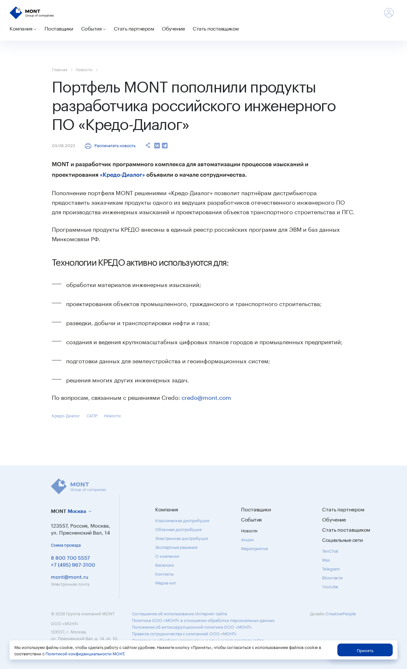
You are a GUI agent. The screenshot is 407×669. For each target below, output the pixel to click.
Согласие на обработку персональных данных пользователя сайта (198, 640)
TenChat (330, 550)
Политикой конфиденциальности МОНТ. (85, 653)
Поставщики (59, 28)
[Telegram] (165, 145)
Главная (59, 69)
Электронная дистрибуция (181, 538)
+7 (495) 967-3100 (73, 564)
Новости (84, 69)
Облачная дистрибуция (178, 529)
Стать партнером (134, 28)
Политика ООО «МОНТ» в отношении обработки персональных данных (203, 620)
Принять (365, 650)
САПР (92, 415)
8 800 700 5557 (70, 557)
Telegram (331, 568)
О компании (167, 555)
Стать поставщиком (216, 28)
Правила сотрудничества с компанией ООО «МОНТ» (184, 633)
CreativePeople (341, 613)
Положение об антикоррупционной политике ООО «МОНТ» (192, 626)
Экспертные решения (176, 547)
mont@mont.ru (69, 576)
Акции (247, 539)
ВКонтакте (332, 577)
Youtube (330, 586)
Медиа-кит (165, 582)
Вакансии (164, 564)
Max (326, 559)
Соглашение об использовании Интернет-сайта (179, 613)
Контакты (164, 573)
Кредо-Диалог (66, 415)
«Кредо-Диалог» (122, 174)
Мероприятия (254, 548)
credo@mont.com (206, 396)
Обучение (173, 28)
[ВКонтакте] (157, 145)
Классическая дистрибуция (182, 520)
